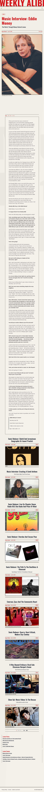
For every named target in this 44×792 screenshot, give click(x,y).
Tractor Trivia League (6, 755)
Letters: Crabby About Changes (8, 746)
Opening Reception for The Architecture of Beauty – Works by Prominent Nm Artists (18, 757)
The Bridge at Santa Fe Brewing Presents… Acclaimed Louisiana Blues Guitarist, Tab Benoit (19, 759)
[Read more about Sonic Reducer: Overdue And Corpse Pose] (22, 552)
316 (24, 730)
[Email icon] (13, 115)
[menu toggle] (1, 8)
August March (4, 31)
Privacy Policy (4, 789)
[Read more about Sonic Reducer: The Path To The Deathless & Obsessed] (22, 587)
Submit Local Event (16, 789)
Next (27, 730)
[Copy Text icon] (12, 115)
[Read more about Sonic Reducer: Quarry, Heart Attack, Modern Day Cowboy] (22, 650)
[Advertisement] (22, 105)
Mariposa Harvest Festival (7, 753)
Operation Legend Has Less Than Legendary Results (12, 738)
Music (4, 14)
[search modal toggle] (42, 8)
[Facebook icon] (8, 115)
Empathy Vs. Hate (6, 742)
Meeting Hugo (5, 744)
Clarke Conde (7, 444)
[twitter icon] (10, 115)
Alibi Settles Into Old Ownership (8, 740)
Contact (9, 789)
